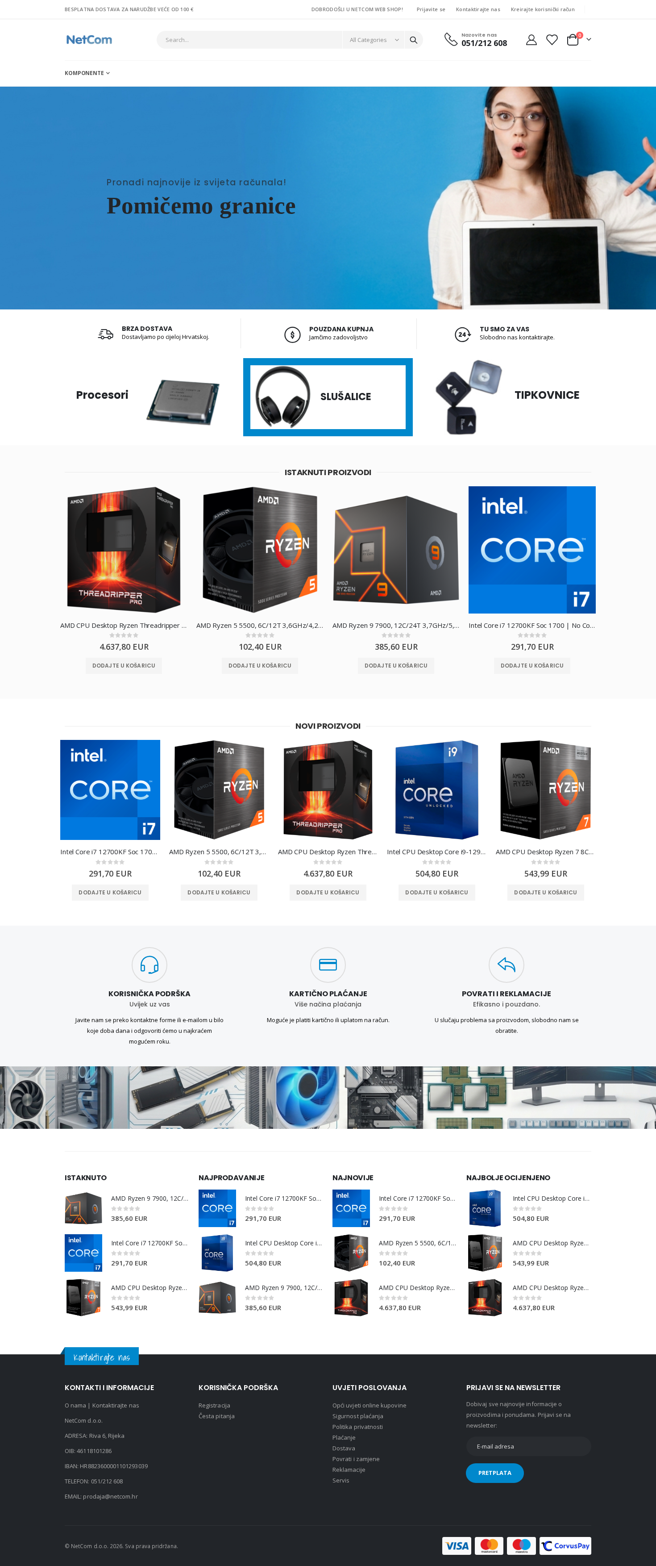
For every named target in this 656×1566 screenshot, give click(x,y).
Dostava (343, 1448)
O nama (75, 1405)
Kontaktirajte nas (478, 9)
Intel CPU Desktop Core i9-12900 (437, 851)
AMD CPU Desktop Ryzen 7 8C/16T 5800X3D (546, 851)
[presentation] (44, 556)
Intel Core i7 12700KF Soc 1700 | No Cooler (532, 625)
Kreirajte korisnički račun (543, 9)
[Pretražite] (413, 40)
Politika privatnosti (357, 1427)
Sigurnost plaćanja (357, 1416)
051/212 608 (107, 1481)
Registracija (214, 1405)
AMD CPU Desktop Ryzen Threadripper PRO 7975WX (123, 625)
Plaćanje (344, 1437)
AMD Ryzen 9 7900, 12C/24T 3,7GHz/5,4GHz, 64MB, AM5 (396, 625)
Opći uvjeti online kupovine (369, 1405)
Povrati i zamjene (356, 1459)
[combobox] (290, 40)
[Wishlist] (551, 39)
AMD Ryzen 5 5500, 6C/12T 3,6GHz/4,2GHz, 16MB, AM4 (260, 625)
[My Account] (531, 39)
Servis (340, 1480)
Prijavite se (431, 9)
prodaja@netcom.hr (110, 1496)
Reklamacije (348, 1470)
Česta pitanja (217, 1416)
